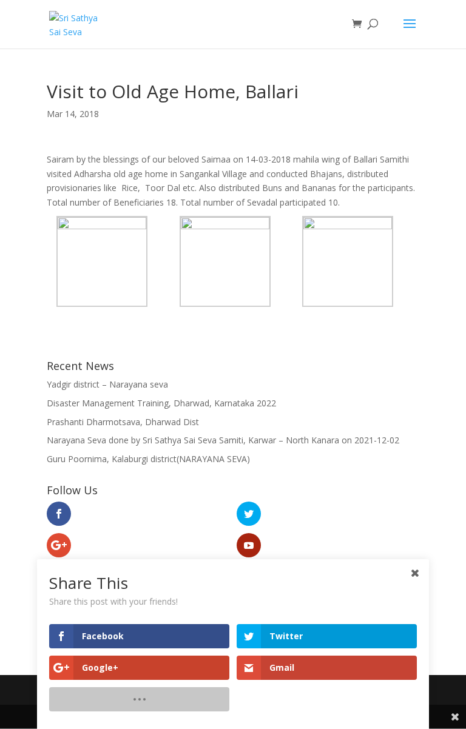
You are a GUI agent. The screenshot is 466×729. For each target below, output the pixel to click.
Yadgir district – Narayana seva (107, 384)
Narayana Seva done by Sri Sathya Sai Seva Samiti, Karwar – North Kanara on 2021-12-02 (223, 440)
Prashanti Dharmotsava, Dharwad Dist (123, 422)
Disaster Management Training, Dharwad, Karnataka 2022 (161, 403)
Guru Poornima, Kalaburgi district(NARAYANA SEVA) (148, 459)
